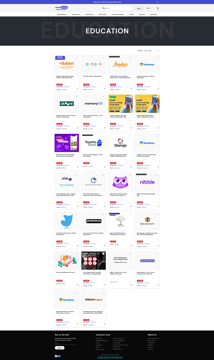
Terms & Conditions (118, 340)
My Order (99, 338)
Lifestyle (131, 14)
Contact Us (99, 345)
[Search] (103, 8)
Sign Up (59, 348)
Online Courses (76, 14)
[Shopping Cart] (157, 8)
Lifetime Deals (89, 14)
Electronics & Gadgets (118, 14)
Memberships (102, 14)
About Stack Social (153, 338)
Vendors (150, 347)
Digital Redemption (102, 340)
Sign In (139, 8)
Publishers (151, 343)
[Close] (157, 2)
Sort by (140, 50)
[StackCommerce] (109, 357)
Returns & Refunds (118, 338)
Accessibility (116, 343)
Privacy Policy (100, 349)
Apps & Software (61, 14)
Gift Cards (142, 14)
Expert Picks (153, 14)
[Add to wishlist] (77, 58)
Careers (150, 349)
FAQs (97, 347)
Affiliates (150, 345)
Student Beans (117, 349)
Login (97, 343)
